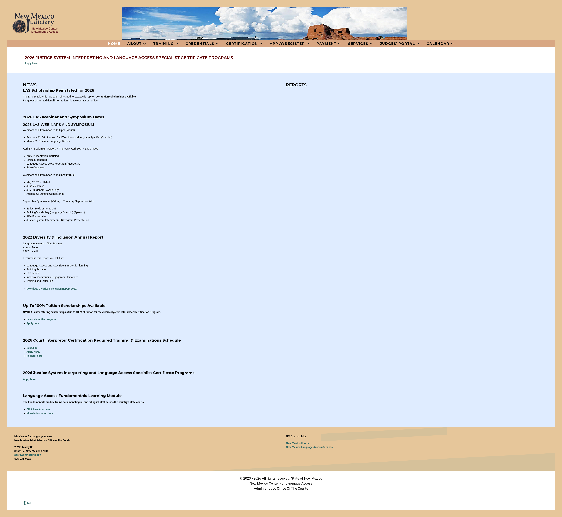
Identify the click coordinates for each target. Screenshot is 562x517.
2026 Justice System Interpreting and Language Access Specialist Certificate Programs (109, 372)
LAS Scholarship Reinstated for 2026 (58, 90)
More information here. (40, 413)
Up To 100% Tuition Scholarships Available (64, 305)
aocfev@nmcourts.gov (27, 454)
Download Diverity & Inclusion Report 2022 (51, 288)
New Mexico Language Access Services (309, 447)
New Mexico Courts (297, 443)
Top (28, 503)
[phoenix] (64, 23)
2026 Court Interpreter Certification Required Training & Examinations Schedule (102, 340)
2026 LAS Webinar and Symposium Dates (63, 117)
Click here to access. (38, 409)
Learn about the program (41, 319)
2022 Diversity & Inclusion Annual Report (63, 237)
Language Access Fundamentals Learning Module (72, 395)
